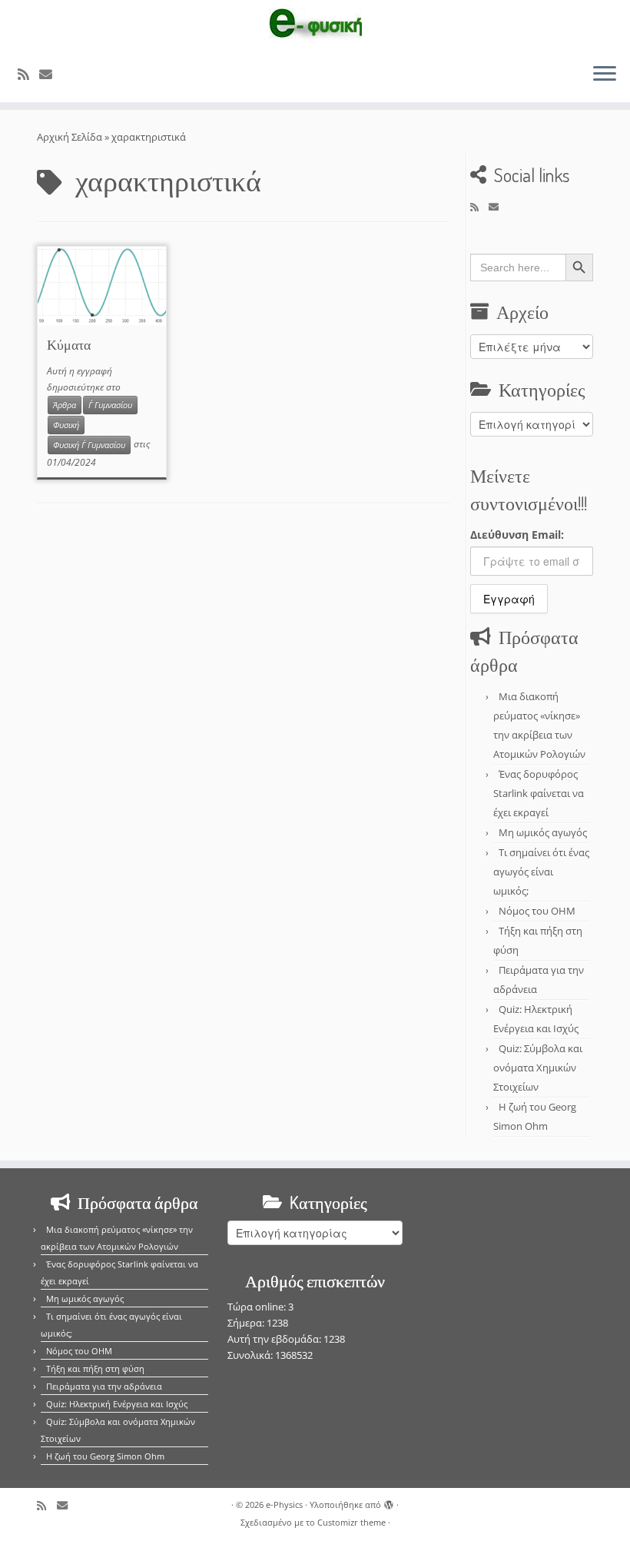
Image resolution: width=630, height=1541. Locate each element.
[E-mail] (50, 74)
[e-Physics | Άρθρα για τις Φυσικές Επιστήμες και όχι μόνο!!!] (315, 25)
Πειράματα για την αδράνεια (104, 1386)
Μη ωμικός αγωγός (543, 832)
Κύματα (69, 344)
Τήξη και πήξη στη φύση (95, 1368)
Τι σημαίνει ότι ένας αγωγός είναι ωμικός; (541, 871)
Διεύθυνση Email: (517, 534)
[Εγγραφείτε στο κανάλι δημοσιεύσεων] (28, 74)
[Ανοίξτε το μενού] (604, 74)
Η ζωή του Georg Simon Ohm (105, 1456)
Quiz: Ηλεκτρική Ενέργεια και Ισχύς (116, 1404)
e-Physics (284, 1504)
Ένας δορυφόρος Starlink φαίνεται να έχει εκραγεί (538, 793)
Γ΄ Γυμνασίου (110, 405)
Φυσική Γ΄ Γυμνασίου (89, 445)
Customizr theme (351, 1522)
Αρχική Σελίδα (70, 137)
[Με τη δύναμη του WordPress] (388, 1501)
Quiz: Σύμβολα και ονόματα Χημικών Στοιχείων (537, 1067)
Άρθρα (64, 405)
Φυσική (66, 425)
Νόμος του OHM (537, 911)
